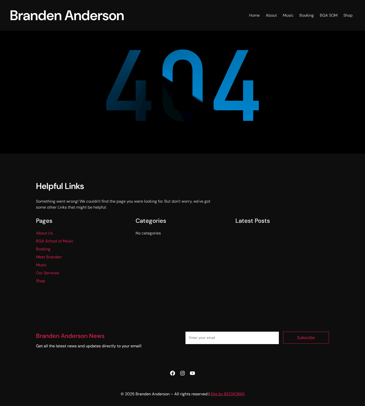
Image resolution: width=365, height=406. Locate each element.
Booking (43, 249)
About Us (44, 233)
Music (41, 265)
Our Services (47, 272)
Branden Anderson (67, 15)
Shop (40, 280)
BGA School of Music (54, 241)
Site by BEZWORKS (228, 394)
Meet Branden (49, 257)
